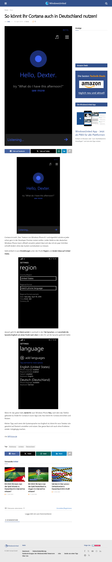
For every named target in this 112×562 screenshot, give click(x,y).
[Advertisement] (91, 47)
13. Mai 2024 (56, 492)
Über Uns (25, 556)
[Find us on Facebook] (84, 551)
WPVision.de (12, 436)
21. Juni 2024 (9, 494)
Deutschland (30, 446)
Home (6, 10)
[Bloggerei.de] (96, 545)
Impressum (25, 551)
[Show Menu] (6, 3)
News (11, 10)
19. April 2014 (18, 21)
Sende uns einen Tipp (71, 553)
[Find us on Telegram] (85, 555)
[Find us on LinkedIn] (100, 551)
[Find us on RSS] (89, 555)
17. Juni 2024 (33, 494)
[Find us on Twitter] (88, 551)
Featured (33, 479)
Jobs (59, 553)
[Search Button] (106, 3)
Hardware (57, 479)
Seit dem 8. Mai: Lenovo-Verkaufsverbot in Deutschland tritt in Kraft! (61, 486)
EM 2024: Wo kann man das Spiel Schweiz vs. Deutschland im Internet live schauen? (15, 487)
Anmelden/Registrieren (64, 508)
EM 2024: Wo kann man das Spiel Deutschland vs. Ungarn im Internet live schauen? (37, 487)
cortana (21, 446)
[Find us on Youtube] (93, 551)
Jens (8, 21)
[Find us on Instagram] (96, 551)
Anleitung (12, 446)
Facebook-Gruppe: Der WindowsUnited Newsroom (38, 553)
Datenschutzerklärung (39, 551)
